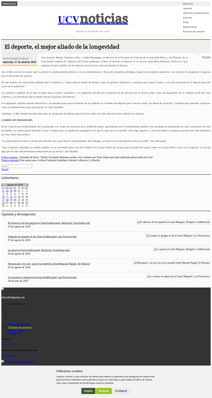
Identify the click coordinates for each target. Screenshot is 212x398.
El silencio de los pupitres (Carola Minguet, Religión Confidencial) (49, 223)
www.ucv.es (9, 3)
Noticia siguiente (10, 160)
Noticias (188, 3)
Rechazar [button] (104, 391)
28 (7, 190)
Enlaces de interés (194, 31)
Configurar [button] (121, 391)
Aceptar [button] (88, 391)
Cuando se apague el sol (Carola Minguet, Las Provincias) (42, 236)
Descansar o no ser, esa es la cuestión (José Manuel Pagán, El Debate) (49, 263)
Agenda (187, 8)
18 (7, 199)
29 (11, 190)
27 (3, 190)
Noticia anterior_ (10, 157)
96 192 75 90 (8, 355)
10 (3, 196)
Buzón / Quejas (16, 330)
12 (11, 196)
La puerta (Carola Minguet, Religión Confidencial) (39, 250)
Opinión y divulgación (196, 12)
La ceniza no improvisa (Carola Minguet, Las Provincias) (42, 277)
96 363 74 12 (8, 344)
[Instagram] (9, 307)
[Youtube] (9, 313)
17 (3, 199)
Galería (187, 17)
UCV (93, 19)
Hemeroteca (190, 26)
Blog (185, 22)
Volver (206, 57)
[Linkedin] (9, 319)
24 (3, 202)
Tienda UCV (15, 333)
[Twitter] (9, 316)
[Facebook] (9, 310)
